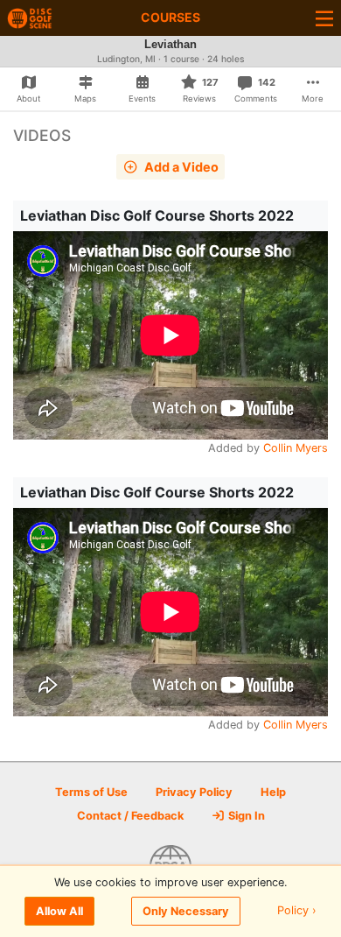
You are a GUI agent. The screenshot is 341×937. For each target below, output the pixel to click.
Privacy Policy (194, 792)
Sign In (245, 815)
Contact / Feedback (130, 815)
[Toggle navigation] (324, 18)
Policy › (297, 911)
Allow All (59, 911)
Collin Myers (295, 447)
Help (273, 792)
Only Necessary (186, 911)
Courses (170, 17)
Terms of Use (91, 792)
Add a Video (180, 166)
